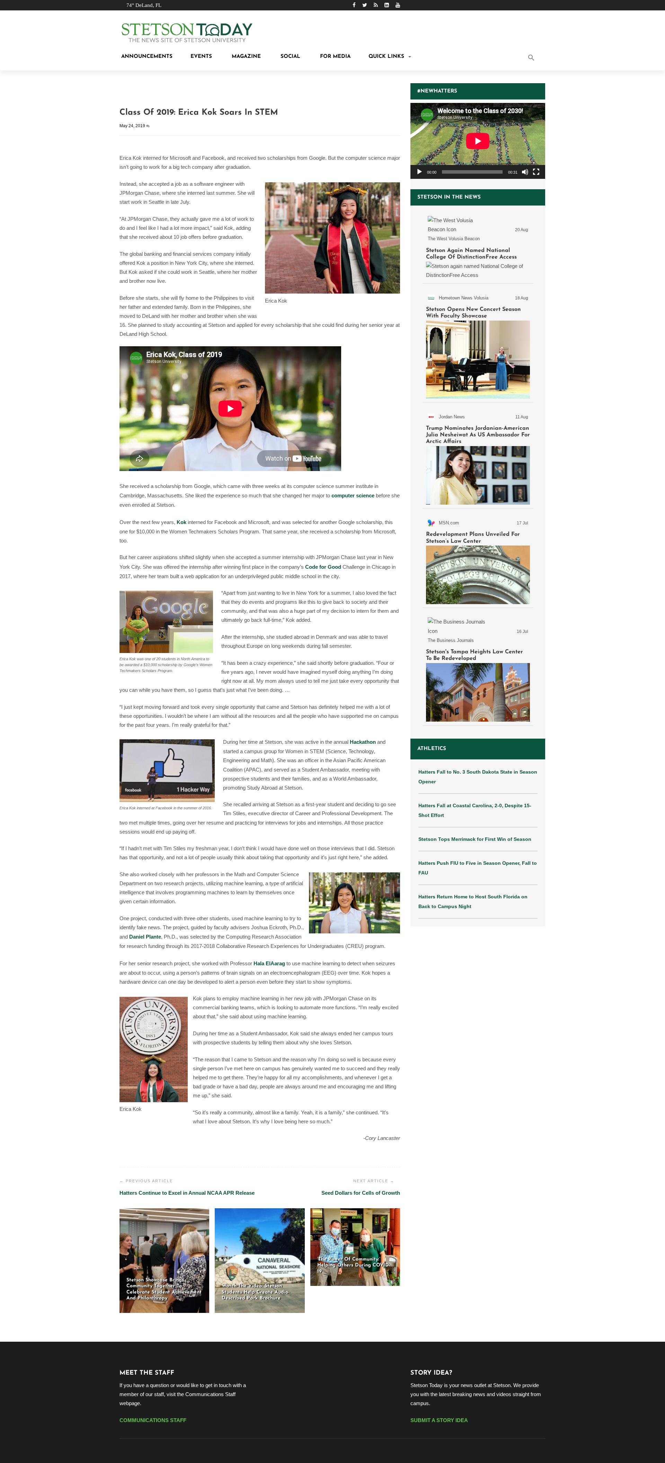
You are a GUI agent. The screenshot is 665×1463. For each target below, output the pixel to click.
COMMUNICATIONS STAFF (152, 1420)
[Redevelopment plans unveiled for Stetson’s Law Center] (478, 559)
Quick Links (386, 56)
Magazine (245, 56)
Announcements (145, 56)
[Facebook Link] (354, 5)
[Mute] (525, 171)
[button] (540, 58)
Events (201, 56)
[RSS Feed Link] (376, 5)
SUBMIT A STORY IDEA (439, 1420)
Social (289, 56)
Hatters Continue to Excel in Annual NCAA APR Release (187, 1193)
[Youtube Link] (398, 5)
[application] (477, 141)
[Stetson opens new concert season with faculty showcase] (478, 344)
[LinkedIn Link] (386, 5)
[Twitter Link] (364, 5)
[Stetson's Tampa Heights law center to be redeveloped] (478, 667)
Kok (181, 522)
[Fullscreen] (536, 171)
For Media (334, 56)
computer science (352, 495)
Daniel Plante (145, 937)
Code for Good (323, 567)
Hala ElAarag (269, 963)
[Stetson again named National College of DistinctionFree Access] (478, 246)
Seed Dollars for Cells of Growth (360, 1193)
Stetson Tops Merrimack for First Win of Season (474, 839)
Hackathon (363, 742)
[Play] (419, 171)
